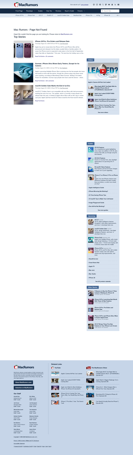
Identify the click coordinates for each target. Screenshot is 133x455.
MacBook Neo (77, 15)
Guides (40, 11)
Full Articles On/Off (28, 446)
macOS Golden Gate (63, 15)
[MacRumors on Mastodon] (106, 5)
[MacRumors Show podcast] (94, 5)
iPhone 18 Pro (20, 15)
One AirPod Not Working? (97, 206)
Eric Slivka (32, 396)
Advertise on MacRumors (24, 388)
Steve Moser (17, 429)
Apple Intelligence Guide (96, 187)
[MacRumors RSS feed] (115, 5)
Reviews (58, 11)
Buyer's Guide (69, 11)
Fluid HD (39, 446)
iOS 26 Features (99, 147)
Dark (50, 446)
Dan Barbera (17, 422)
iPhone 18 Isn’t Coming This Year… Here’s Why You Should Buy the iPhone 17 (105, 106)
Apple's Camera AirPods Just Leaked (99, 82)
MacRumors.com (66, 34)
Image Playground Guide (96, 202)
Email (15, 399)
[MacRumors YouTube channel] (109, 5)
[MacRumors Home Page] (26, 4)
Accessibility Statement (19, 443)
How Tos (49, 11)
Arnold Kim (17, 396)
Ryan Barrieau (33, 422)
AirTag (98, 15)
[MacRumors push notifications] (112, 5)
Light (46, 446)
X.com (18, 399)
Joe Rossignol (64, 43)
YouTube (58, 368)
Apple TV (92, 266)
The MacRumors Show (99, 368)
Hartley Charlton (18, 416)
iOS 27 (41, 15)
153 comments (50, 81)
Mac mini (92, 270)
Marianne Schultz (34, 416)
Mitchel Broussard (18, 409)
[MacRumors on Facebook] (100, 5)
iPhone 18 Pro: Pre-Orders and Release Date (52, 41)
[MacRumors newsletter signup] (118, 5)
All (118, 15)
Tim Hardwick (63, 68)
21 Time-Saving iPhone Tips (97, 195)
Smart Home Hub (94, 262)
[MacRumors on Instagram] (97, 5)
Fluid (35, 446)
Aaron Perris (33, 429)
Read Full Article (39, 56)
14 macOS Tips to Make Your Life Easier (101, 199)
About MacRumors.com (23, 382)
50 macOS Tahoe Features (102, 167)
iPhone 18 (107, 15)
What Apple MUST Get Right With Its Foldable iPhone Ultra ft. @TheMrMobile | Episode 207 (105, 88)
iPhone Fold (31, 15)
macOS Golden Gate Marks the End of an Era (52, 86)
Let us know (84, 4)
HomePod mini (93, 259)
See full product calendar (103, 281)
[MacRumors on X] (103, 5)
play (103, 71)
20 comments (49, 56)
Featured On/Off (18, 446)
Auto (43, 446)
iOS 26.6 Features (100, 158)
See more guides (103, 210)
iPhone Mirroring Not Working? (98, 191)
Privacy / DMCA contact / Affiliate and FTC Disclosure (26, 440)
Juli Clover (16, 403)
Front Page (19, 11)
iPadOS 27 (50, 15)
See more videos (103, 112)
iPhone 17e (89, 15)
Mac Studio (92, 274)
